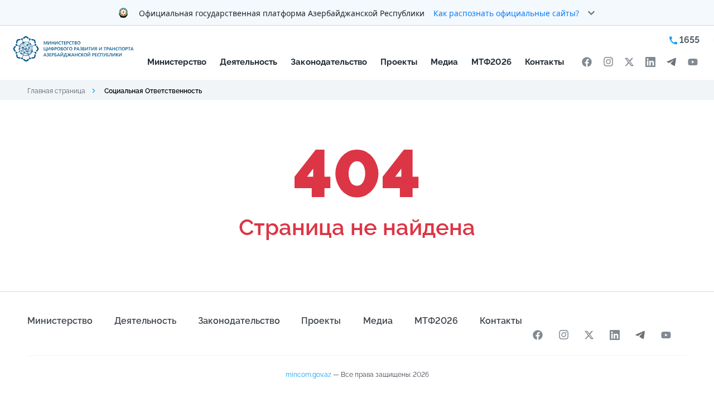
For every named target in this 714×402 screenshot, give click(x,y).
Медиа (444, 61)
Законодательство (329, 61)
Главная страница (56, 91)
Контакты (544, 61)
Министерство (176, 61)
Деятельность (248, 61)
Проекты (398, 61)
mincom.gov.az (308, 375)
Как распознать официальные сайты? (506, 13)
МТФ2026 (491, 61)
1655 (688, 40)
